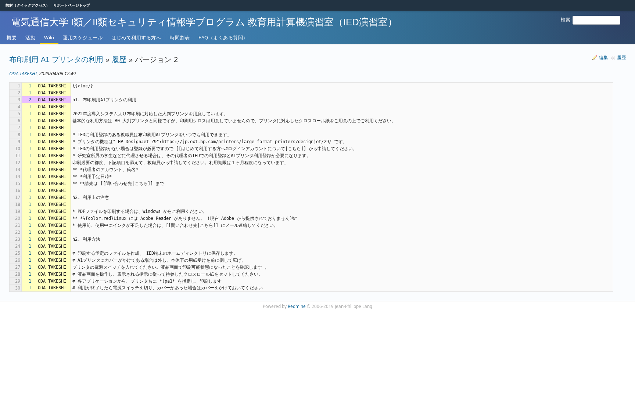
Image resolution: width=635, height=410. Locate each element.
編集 (603, 57)
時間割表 (180, 37)
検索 (565, 19)
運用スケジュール (83, 37)
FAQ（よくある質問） (223, 37)
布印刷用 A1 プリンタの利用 (56, 59)
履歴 (621, 57)
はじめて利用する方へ (136, 37)
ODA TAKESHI (23, 73)
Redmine (297, 306)
